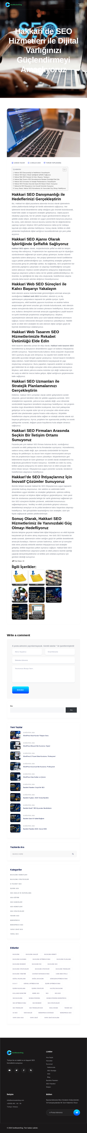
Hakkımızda (51, 1067)
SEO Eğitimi (14, 897)
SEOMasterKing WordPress (56, 998)
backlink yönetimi (19, 974)
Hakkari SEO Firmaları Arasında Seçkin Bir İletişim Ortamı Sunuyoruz (36, 184)
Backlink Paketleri (52, 1080)
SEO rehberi (36, 1003)
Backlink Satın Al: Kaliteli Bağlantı (33, 818)
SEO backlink (17, 998)
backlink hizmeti (50, 954)
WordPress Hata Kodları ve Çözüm (34, 777)
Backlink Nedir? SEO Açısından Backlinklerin (37, 808)
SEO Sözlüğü (51, 1070)
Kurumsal (49, 1064)
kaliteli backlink (56, 988)
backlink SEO (52, 964)
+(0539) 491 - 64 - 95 (14, 1103)
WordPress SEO (16, 925)
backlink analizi (32, 954)
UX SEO (15, 1013)
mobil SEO (35, 993)
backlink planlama (64, 959)
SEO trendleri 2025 (36, 1008)
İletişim (48, 1087)
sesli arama (53, 1008)
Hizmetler (49, 1061)
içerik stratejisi (38, 988)
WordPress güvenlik (46, 1013)
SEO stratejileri (54, 1003)
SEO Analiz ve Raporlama (21, 893)
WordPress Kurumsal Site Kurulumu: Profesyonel (39, 767)
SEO (47, 993)
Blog (48, 1077)
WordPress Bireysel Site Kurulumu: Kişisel (36, 746)
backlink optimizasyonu (41, 959)
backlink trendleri (63, 969)
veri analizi (28, 1013)
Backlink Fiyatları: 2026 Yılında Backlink (36, 798)
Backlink (16, 954)
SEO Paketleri (50, 1084)
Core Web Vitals (61, 974)
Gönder (20, 690)
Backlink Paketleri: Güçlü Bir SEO (33, 787)
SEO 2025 (58, 993)
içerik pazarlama (19, 988)
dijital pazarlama (19, 978)
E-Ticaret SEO (16, 884)
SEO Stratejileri (17, 911)
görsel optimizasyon (31, 983)
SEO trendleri (18, 1008)
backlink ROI (36, 964)
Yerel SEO (14, 934)
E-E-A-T (15, 983)
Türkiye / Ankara (12, 1107)
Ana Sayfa (49, 1057)
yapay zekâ (34, 1017)
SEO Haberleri (16, 902)
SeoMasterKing (34, 998)
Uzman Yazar (19, 163)
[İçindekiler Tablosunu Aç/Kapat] (63, 170)
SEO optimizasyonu (19, 1003)
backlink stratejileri (21, 969)
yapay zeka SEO (18, 1017)
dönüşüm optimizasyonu (59, 978)
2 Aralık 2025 (35, 163)
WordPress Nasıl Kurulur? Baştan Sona (35, 735)
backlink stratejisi (42, 969)
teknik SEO (68, 1008)
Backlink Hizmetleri (18, 875)
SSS (48, 1074)
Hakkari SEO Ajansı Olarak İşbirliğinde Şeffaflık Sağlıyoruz (32, 175)
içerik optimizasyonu (52, 983)
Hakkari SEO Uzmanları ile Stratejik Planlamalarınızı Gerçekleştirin (35, 181)
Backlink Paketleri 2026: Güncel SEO (35, 829)
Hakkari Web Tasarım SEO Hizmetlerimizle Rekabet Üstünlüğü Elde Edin (36, 179)
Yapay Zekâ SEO (16, 929)
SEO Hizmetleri (16, 906)
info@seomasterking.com (15, 1100)
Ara (11, 706)
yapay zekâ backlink (51, 1017)
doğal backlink (38, 978)
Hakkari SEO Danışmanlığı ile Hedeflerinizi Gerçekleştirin (32, 172)
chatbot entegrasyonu (40, 974)
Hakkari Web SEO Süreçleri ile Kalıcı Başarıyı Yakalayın (31, 177)
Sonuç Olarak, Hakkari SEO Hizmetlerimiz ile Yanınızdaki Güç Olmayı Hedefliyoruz (40, 188)
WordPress (15, 920)
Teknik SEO (14, 916)
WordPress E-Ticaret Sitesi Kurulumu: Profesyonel (39, 756)
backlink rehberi (19, 964)
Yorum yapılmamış (53, 163)
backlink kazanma (19, 959)
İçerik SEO (14, 888)
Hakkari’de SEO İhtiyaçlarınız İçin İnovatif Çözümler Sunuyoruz (34, 186)
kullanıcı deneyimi (19, 993)
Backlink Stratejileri (19, 879)
